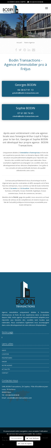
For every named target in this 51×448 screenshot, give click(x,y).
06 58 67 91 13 (25, 89)
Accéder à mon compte (16, 2)
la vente (14, 188)
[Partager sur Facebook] (16, 50)
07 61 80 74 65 (25, 113)
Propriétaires (7, 358)
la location (25, 188)
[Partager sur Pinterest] (24, 50)
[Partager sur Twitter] (20, 50)
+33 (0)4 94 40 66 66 (36, 2)
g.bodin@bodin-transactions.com (25, 93)
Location (5, 354)
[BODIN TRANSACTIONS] (11, 7)
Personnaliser (16, 438)
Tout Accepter (26, 443)
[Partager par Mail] (33, 50)
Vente (4, 350)
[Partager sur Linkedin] (29, 50)
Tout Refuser (33, 438)
